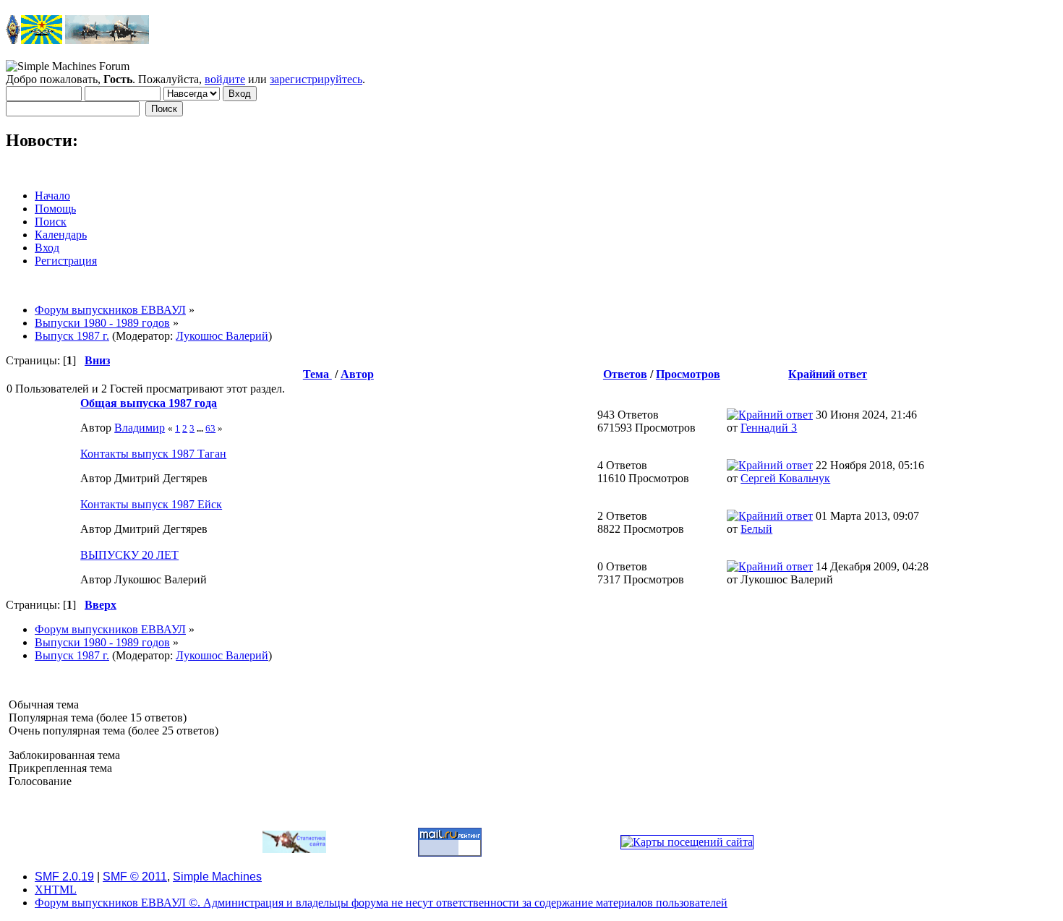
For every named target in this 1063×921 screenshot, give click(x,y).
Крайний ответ (827, 374)
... (201, 428)
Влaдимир (139, 427)
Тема (317, 374)
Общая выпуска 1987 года (148, 403)
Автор (357, 374)
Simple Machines (217, 876)
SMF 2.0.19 (64, 876)
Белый (756, 529)
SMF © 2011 (135, 876)
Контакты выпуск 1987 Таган (153, 453)
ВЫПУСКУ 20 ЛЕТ (129, 555)
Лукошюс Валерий (222, 336)
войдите (225, 79)
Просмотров (688, 374)
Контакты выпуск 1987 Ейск (151, 504)
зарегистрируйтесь (316, 79)
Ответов (625, 374)
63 (210, 428)
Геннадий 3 (768, 427)
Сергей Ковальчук (785, 478)
